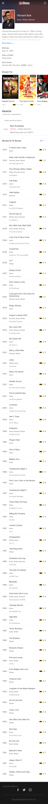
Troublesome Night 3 (18, 469)
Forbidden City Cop (17, 558)
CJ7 (11, 260)
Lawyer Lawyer (15, 525)
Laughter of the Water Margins (22, 688)
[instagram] (30, 791)
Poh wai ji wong (15, 657)
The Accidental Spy (17, 393)
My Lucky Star (15, 327)
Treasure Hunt (15, 679)
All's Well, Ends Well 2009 (20, 225)
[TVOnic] (24, 3)
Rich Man (13, 729)
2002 (11, 360)
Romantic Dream (16, 648)
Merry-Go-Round (16, 372)
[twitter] (24, 791)
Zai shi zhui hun (15, 700)
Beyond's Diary (15, 750)
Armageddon (14, 537)
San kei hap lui (15, 214)
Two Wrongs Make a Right (20, 169)
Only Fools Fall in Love (18, 593)
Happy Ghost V (15, 760)
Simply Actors (15, 270)
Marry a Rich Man (16, 350)
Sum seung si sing (17, 282)
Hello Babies (14, 192)
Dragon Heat (14, 440)
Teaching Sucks (16, 549)
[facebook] (18, 791)
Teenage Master (16, 605)
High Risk (13, 617)
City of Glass (14, 449)
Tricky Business (16, 628)
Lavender (13, 405)
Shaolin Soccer (8, 101)
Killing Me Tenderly (17, 513)
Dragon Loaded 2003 (18, 315)
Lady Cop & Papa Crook (19, 237)
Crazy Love (14, 710)
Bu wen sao (14, 741)
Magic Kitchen (15, 305)
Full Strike (13, 181)
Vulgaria (12, 202)
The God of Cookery (27, 101)
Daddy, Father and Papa (19, 772)
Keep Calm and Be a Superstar (22, 157)
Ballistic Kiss (14, 459)
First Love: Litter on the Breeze (22, 480)
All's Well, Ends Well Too (19, 719)
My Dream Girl (15, 338)
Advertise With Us (10, 786)
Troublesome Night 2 (18, 490)
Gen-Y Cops (14, 416)
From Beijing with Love (18, 669)
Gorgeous (13, 428)
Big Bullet (13, 582)
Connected (13, 249)
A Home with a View (17, 147)
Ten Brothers (14, 638)
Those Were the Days (18, 502)
